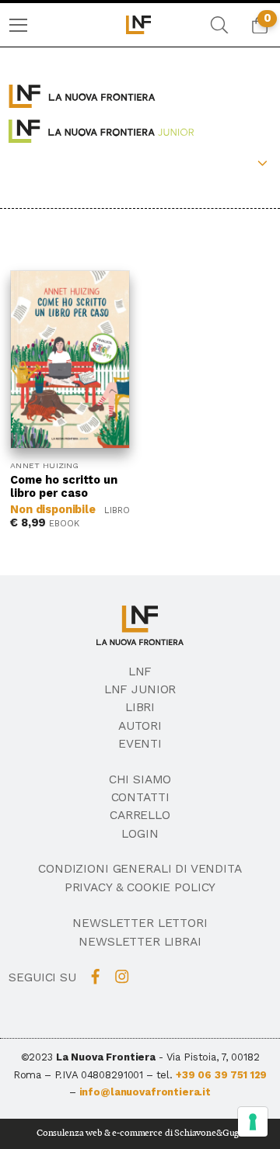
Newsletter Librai (140, 942)
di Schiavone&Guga (204, 1133)
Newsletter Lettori (139, 923)
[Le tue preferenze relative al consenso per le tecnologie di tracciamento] (253, 1122)
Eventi (140, 744)
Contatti (140, 797)
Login (139, 834)
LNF (140, 672)
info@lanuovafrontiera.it (145, 1092)
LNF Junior (140, 689)
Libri (140, 707)
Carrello (140, 815)
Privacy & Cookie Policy (140, 887)
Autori (140, 726)
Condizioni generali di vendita (140, 869)
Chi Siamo (140, 779)
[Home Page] (140, 25)
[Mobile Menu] (18, 25)
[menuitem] (18, 25)
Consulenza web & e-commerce (100, 1133)
